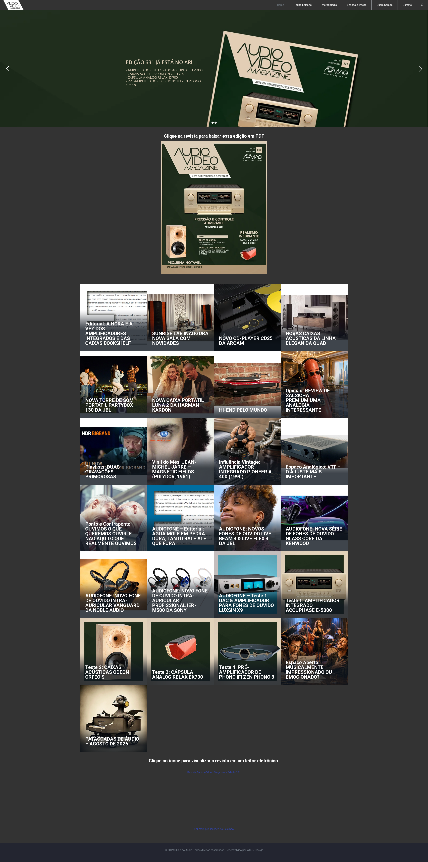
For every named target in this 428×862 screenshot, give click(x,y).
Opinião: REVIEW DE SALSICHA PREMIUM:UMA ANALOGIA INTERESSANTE (308, 400)
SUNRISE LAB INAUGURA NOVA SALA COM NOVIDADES (180, 338)
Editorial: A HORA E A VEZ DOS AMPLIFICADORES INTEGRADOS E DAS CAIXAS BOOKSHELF (109, 333)
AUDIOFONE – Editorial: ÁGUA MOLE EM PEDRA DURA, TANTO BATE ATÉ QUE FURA (179, 536)
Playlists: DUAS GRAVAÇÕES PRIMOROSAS (102, 471)
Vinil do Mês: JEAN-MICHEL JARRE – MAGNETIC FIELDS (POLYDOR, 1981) (174, 469)
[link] (214, 207)
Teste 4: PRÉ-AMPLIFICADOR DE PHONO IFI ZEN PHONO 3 (246, 672)
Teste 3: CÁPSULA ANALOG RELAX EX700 (177, 674)
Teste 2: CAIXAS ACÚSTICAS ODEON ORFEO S (107, 672)
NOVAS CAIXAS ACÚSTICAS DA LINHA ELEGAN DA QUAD (311, 338)
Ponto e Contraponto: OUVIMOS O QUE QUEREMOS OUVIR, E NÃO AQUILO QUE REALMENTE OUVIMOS (111, 533)
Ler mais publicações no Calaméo (214, 829)
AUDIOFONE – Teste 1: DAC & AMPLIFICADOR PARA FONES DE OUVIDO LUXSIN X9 (246, 603)
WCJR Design (255, 850)
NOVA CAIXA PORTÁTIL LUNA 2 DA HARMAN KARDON (178, 405)
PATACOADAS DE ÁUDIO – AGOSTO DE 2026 (112, 741)
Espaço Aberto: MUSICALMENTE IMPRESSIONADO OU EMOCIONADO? (309, 670)
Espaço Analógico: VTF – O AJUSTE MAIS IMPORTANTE (313, 471)
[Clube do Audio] (13, 5)
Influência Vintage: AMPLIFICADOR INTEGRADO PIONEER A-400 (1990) (246, 469)
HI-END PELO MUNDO (243, 410)
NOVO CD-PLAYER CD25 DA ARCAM (246, 340)
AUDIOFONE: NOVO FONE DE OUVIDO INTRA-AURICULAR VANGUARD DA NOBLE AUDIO (113, 603)
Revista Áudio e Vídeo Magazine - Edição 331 (214, 772)
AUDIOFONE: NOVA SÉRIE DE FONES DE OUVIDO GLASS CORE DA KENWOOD (314, 536)
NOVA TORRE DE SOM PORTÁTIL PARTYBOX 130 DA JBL (109, 405)
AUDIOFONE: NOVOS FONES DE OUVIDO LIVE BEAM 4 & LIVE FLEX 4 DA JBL (245, 536)
